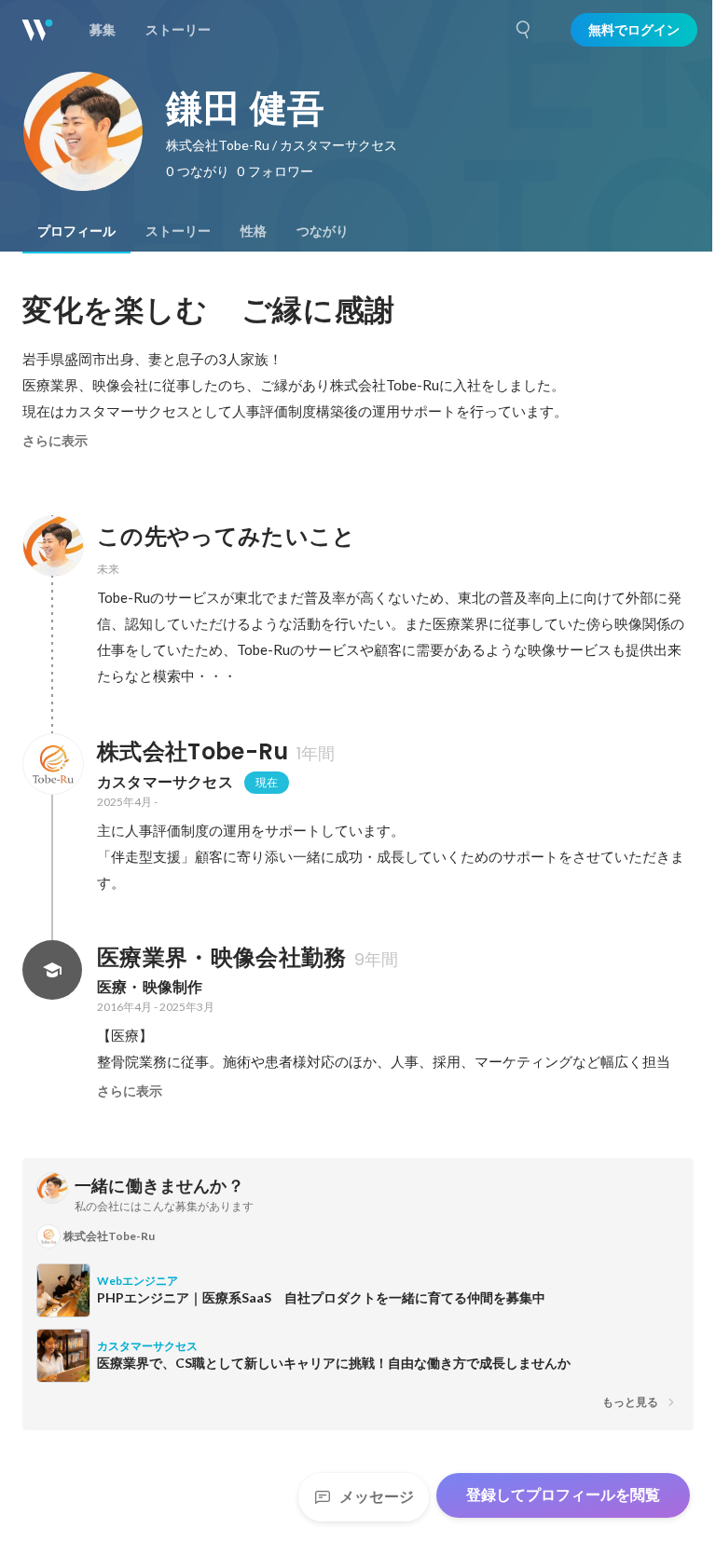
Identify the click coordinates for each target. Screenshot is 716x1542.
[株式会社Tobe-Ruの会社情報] (52, 764)
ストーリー (178, 231)
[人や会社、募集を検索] (524, 29)
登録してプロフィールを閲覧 (563, 1495)
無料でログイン (634, 29)
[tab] (76, 231)
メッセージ (376, 1497)
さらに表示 (55, 440)
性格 (254, 231)
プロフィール (76, 231)
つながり (322, 231)
